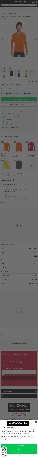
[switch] (4, 455)
